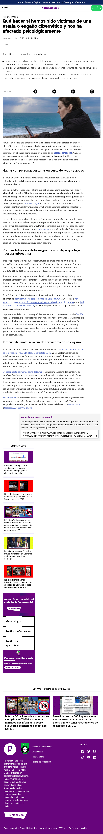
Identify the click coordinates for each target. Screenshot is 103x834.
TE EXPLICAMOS (10, 17)
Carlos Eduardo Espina (29, 2)
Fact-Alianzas (38, 757)
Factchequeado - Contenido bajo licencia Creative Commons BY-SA (34, 828)
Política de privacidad (78, 828)
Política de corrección (41, 762)
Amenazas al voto (52, 2)
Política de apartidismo (42, 747)
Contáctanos (15, 608)
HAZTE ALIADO (16, 815)
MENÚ (6, 8)
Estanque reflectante (74, 2)
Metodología (13, 621)
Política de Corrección (18, 631)
